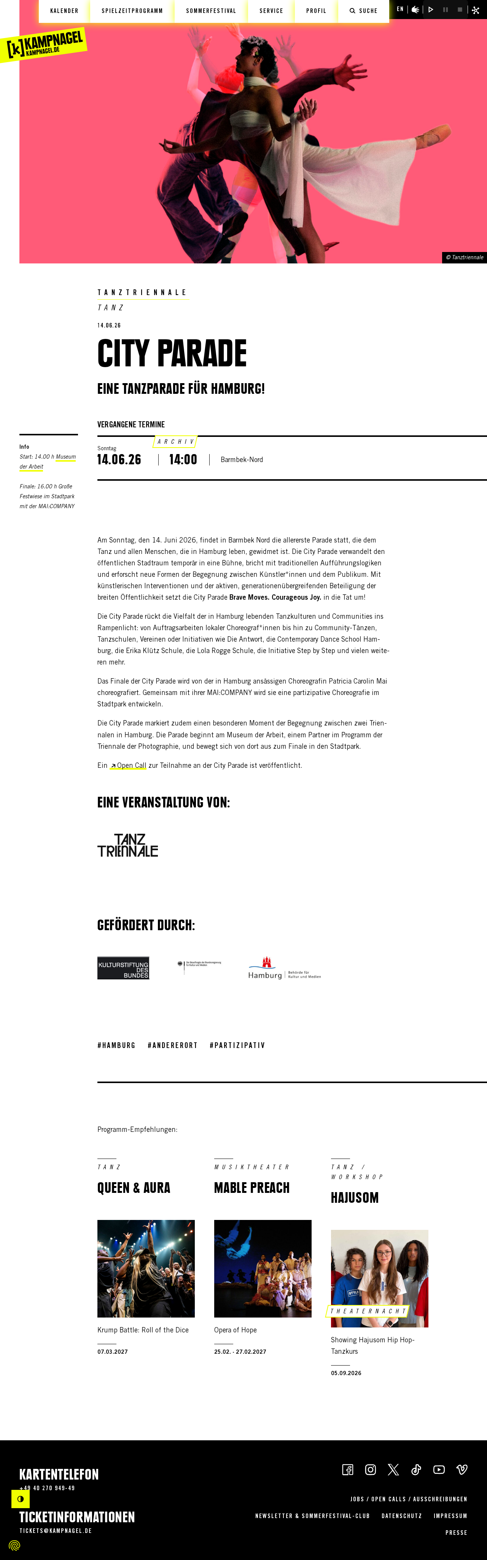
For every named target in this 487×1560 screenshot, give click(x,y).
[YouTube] (439, 1468)
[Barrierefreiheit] (415, 9)
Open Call (131, 766)
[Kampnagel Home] (44, 31)
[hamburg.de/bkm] (285, 968)
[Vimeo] (462, 1468)
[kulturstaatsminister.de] (199, 968)
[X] (393, 1468)
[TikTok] (416, 1468)
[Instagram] (370, 1468)
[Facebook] (347, 1468)
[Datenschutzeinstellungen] (14, 1545)
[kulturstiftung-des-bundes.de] (123, 968)
